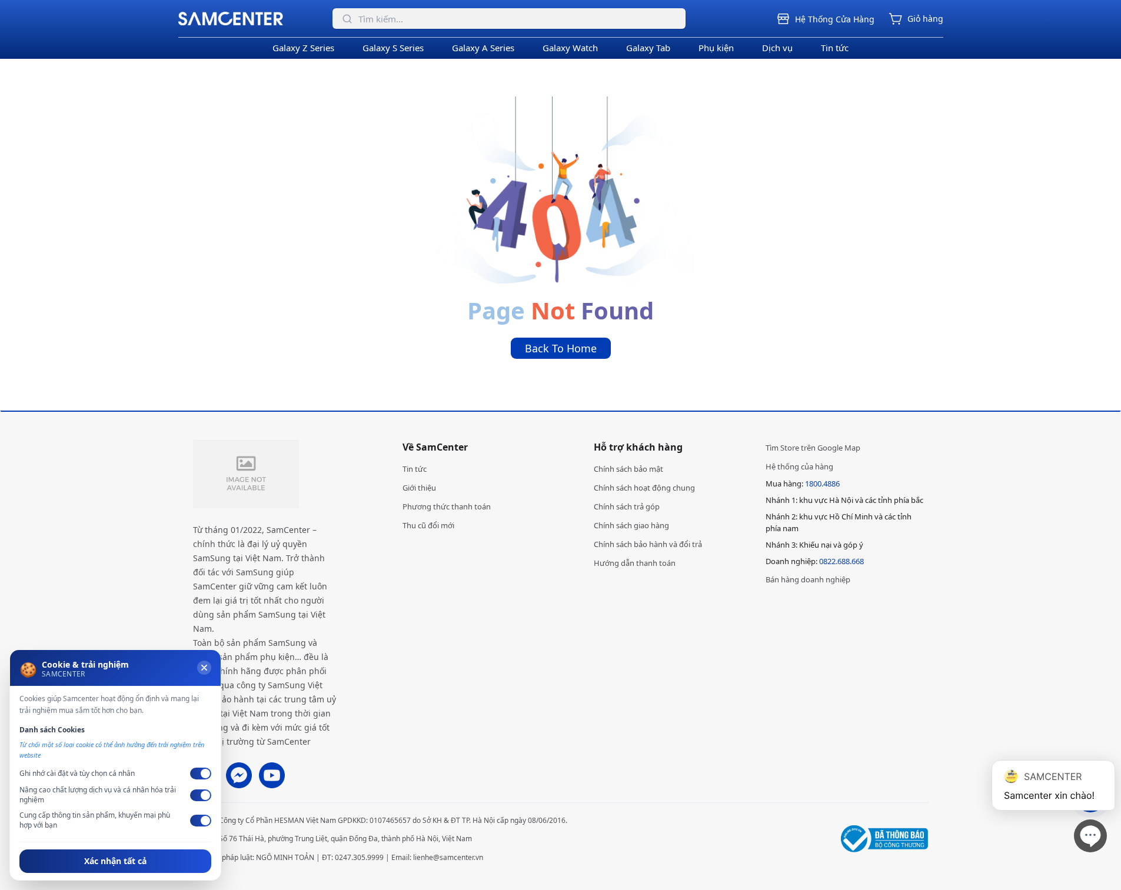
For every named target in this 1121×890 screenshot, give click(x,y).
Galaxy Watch (570, 48)
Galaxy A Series (483, 48)
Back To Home (561, 348)
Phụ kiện (716, 48)
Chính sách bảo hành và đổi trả (648, 544)
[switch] (200, 773)
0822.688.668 (841, 561)
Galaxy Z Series (303, 48)
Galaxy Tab (648, 48)
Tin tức (835, 48)
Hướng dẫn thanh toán (635, 563)
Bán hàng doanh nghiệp (808, 579)
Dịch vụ (777, 48)
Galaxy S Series (393, 48)
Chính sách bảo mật (628, 469)
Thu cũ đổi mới (428, 525)
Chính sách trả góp (627, 506)
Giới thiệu (419, 487)
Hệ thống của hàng (799, 466)
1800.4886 (822, 483)
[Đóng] (204, 668)
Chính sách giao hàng (631, 525)
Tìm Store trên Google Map (813, 447)
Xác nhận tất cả (115, 860)
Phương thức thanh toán (447, 506)
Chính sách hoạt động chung (644, 487)
